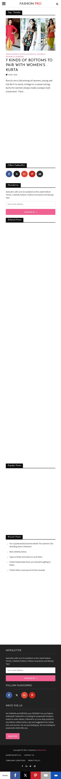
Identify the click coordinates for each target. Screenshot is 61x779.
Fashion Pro (41, 750)
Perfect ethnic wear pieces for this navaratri (27, 570)
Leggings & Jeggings (36, 54)
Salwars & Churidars (15, 57)
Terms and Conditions (15, 760)
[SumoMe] (56, 775)
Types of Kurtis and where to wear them (25, 557)
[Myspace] (40, 174)
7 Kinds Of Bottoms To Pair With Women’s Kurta (29, 65)
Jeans (8, 54)
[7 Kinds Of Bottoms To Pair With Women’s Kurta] (30, 34)
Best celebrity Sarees (18, 552)
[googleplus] (24, 174)
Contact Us (29, 755)
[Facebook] (9, 174)
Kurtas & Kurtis (18, 54)
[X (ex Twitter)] (16, 174)
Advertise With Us (13, 755)
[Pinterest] (32, 174)
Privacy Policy (34, 760)
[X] (25, 775)
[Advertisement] (30, 129)
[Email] (46, 775)
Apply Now (12, 736)
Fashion (30, 3)
